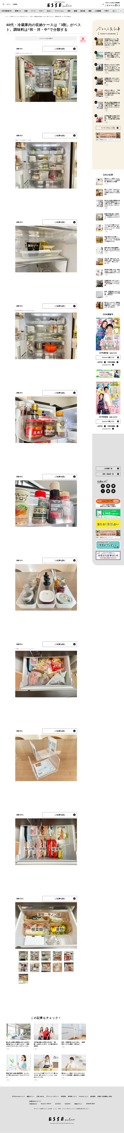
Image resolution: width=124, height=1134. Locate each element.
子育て (106, 11)
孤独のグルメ (78, 1104)
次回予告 (100, 362)
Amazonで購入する (108, 357)
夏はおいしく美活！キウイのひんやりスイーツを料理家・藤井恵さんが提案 (73, 1074)
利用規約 (63, 1096)
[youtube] (108, 491)
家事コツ (18, 11)
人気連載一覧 (108, 468)
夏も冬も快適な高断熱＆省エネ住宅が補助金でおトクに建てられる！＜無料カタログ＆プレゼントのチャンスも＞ (17, 1044)
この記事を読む (59, 49)
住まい (49, 11)
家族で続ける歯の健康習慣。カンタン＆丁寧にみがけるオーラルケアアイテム (17, 1075)
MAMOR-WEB (90, 1103)
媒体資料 (92, 1096)
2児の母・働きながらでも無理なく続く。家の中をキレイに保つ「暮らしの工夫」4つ (112, 261)
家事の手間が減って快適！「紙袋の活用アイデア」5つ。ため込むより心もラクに (112, 216)
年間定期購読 (111, 362)
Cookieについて (83, 1096)
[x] (103, 491)
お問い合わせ (40, 1096)
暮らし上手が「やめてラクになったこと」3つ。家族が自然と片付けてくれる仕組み (112, 192)
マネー (41, 11)
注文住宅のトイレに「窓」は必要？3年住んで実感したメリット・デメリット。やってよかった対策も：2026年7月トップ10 (112, 42)
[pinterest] (113, 491)
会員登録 (15, 4)
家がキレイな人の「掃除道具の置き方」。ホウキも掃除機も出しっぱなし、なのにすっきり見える (112, 305)
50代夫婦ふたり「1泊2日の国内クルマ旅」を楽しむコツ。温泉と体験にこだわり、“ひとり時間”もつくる (112, 55)
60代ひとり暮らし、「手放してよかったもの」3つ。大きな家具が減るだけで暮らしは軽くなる (112, 93)
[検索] (118, 139)
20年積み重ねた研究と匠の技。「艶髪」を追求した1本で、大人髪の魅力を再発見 (46, 1044)
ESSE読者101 (7, 11)
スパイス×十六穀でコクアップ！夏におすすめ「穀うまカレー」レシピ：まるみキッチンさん (46, 1075)
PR (8, 1049)
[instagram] (103, 486)
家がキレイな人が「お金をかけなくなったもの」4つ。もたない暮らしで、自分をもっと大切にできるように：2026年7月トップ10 (112, 67)
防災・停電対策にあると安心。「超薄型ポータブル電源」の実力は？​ (73, 1043)
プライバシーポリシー (52, 1096)
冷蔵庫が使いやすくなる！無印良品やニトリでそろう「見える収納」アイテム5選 (112, 81)
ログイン (8, 4)
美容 (69, 11)
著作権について (72, 1096)
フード (33, 11)
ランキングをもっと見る (108, 128)
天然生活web (33, 1104)
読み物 (83, 11)
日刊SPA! (67, 1104)
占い (114, 11)
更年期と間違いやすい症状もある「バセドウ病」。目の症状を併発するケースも (112, 271)
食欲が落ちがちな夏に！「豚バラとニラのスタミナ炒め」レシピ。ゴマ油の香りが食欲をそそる (112, 239)
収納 (26, 11)
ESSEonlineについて (18, 1096)
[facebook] (108, 486)
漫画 (90, 11)
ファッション (59, 11)
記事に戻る (83, 40)
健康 (75, 11)
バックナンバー (106, 364)
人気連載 (98, 11)
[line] (113, 486)
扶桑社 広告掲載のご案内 (104, 1096)
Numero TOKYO (46, 1103)
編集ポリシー (30, 1096)
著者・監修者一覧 (108, 474)
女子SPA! (58, 1104)
